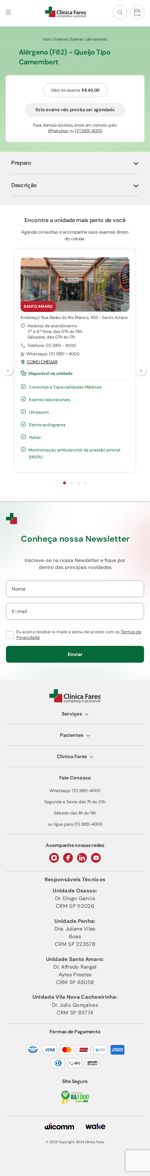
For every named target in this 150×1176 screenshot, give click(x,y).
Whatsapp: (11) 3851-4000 (75, 790)
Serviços (72, 714)
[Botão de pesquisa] (120, 12)
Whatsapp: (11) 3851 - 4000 (53, 354)
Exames (60, 39)
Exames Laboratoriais (88, 39)
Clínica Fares (72, 756)
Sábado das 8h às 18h (75, 813)
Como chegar (42, 362)
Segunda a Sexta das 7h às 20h (75, 802)
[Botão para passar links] (141, 371)
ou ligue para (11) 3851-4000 (75, 824)
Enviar (75, 654)
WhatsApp (58, 131)
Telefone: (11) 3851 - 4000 (51, 345)
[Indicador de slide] (64, 482)
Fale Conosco (75, 778)
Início (47, 39)
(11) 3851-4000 (88, 131)
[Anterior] (8, 371)
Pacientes (71, 735)
